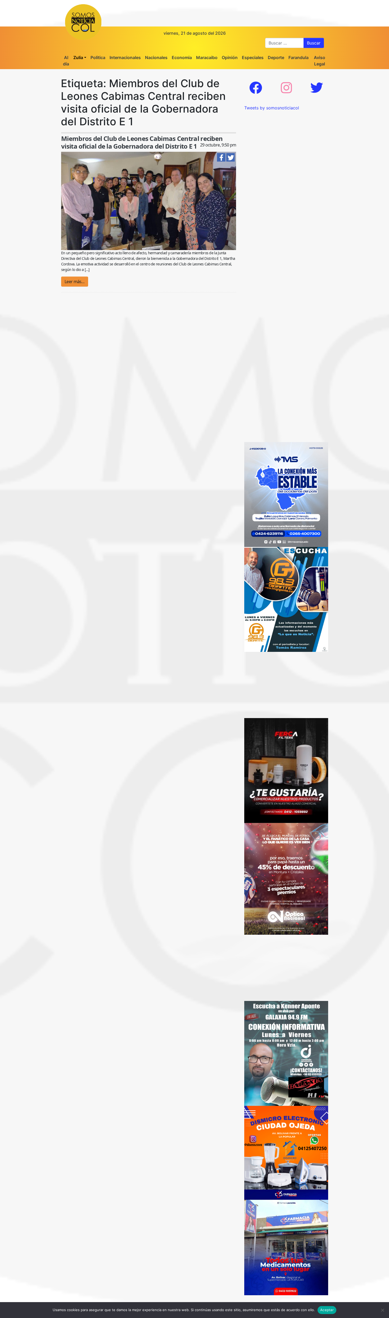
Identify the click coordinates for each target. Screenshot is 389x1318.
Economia (182, 57)
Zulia (78, 57)
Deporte (276, 57)
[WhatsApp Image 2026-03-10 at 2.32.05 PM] (286, 494)
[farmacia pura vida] (286, 1242)
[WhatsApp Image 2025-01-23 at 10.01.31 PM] (286, 770)
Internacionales (125, 57)
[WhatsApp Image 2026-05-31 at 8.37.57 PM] (286, 878)
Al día (66, 60)
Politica (98, 57)
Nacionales (156, 57)
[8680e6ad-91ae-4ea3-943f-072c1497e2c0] (286, 599)
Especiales (253, 57)
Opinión (230, 57)
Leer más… (75, 281)
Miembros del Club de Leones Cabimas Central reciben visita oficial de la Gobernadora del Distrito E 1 (142, 142)
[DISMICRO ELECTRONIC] (286, 1147)
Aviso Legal (319, 60)
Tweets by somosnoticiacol (271, 107)
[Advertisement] (286, 144)
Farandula (298, 57)
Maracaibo (207, 57)
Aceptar (327, 1310)
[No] (382, 1310)
